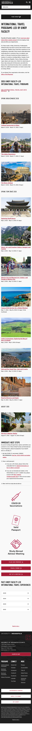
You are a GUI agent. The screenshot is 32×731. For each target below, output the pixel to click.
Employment (24, 675)
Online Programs (5, 677)
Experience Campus (16, 690)
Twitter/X (13, 673)
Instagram (13, 670)
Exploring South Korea (8, 218)
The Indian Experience (8, 154)
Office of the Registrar (7, 74)
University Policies (23, 679)
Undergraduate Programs (5, 665)
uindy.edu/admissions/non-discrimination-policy (11, 717)
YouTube (13, 681)
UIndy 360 (13, 665)
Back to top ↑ (16, 626)
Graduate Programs (3, 669)
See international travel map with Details (14, 90)
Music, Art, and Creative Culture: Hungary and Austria (16, 248)
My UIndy (16, 702)
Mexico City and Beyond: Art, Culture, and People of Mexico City (14, 278)
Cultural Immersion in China (10, 125)
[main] (16, 320)
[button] (27, 2)
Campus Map (16, 654)
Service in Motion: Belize (9, 433)
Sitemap (23, 682)
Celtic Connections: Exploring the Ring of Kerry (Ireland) (14, 339)
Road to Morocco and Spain (10, 398)
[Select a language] (16, 7)
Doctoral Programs (3, 673)
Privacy (23, 665)
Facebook (13, 675)
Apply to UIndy (16, 696)
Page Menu (14, 16)
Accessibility (24, 667)
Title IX (23, 670)
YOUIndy (13, 667)
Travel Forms (15, 568)
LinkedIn (13, 678)
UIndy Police (24, 673)
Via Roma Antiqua (7, 183)
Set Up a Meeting (15, 574)
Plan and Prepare (15, 562)
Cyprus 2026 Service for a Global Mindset (14, 308)
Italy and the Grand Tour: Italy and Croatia (14, 369)
